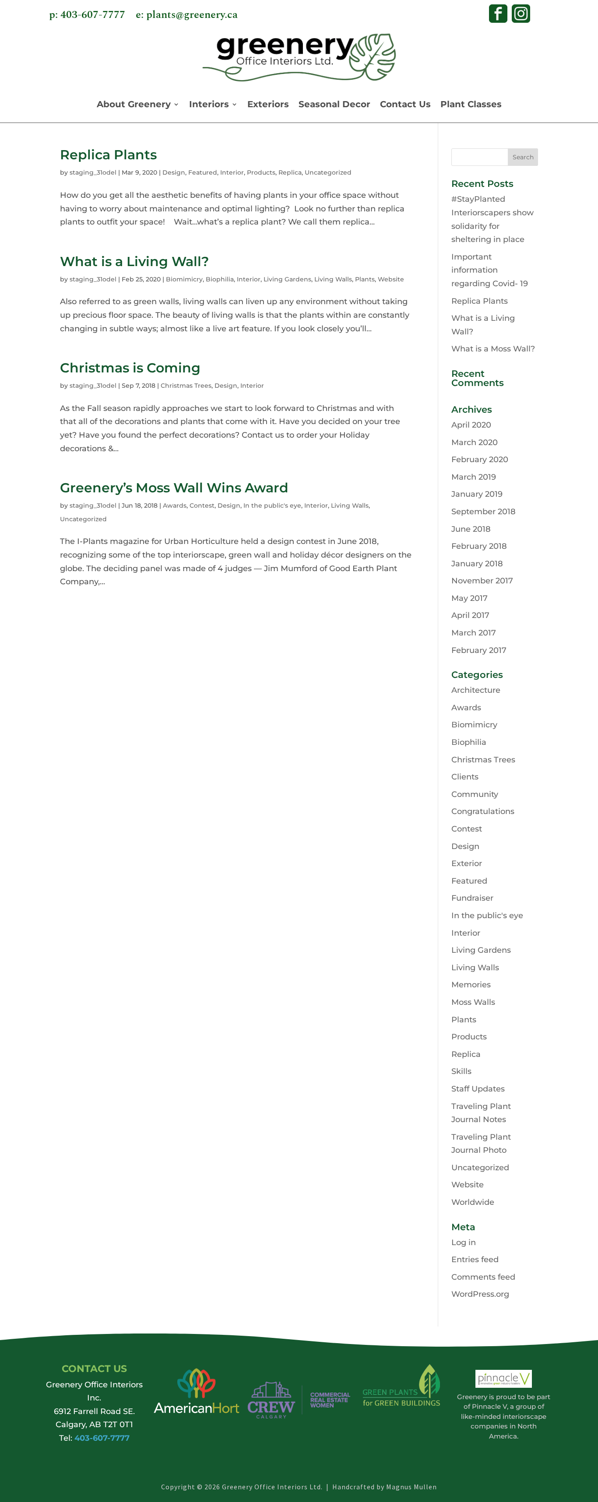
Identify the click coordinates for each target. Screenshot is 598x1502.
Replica (290, 172)
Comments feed (483, 1277)
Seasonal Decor (334, 104)
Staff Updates (478, 1089)
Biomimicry (184, 279)
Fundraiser (472, 898)
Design (173, 172)
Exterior (466, 863)
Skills (461, 1071)
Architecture (475, 690)
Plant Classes (471, 104)
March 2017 (473, 633)
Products (261, 172)
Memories (471, 985)
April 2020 (471, 425)
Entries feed (475, 1259)
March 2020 (474, 442)
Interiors (209, 104)
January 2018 (477, 564)
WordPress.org (480, 1294)
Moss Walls (473, 1002)
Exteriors (268, 104)
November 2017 (482, 581)
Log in (463, 1242)
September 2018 (483, 511)
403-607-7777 (92, 15)
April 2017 (470, 615)
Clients (464, 777)
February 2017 (479, 650)
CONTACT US (94, 1369)
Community (474, 794)
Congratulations (482, 811)
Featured (202, 172)
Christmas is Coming (130, 368)
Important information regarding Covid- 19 (489, 270)
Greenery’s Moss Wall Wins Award (174, 488)
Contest (202, 505)
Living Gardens (287, 279)
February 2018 (479, 546)
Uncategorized (328, 172)
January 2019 (477, 494)
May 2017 (469, 598)
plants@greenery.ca (192, 15)
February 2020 (479, 459)
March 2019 (473, 477)
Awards (174, 505)
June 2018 (471, 529)
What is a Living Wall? (134, 261)
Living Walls (333, 279)
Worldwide (472, 1202)
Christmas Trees (186, 386)
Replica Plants (108, 155)
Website (391, 279)
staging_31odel (93, 172)
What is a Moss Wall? (493, 349)
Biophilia (220, 279)
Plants (365, 279)
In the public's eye (272, 505)
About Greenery (134, 104)
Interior (232, 172)
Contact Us (405, 104)
